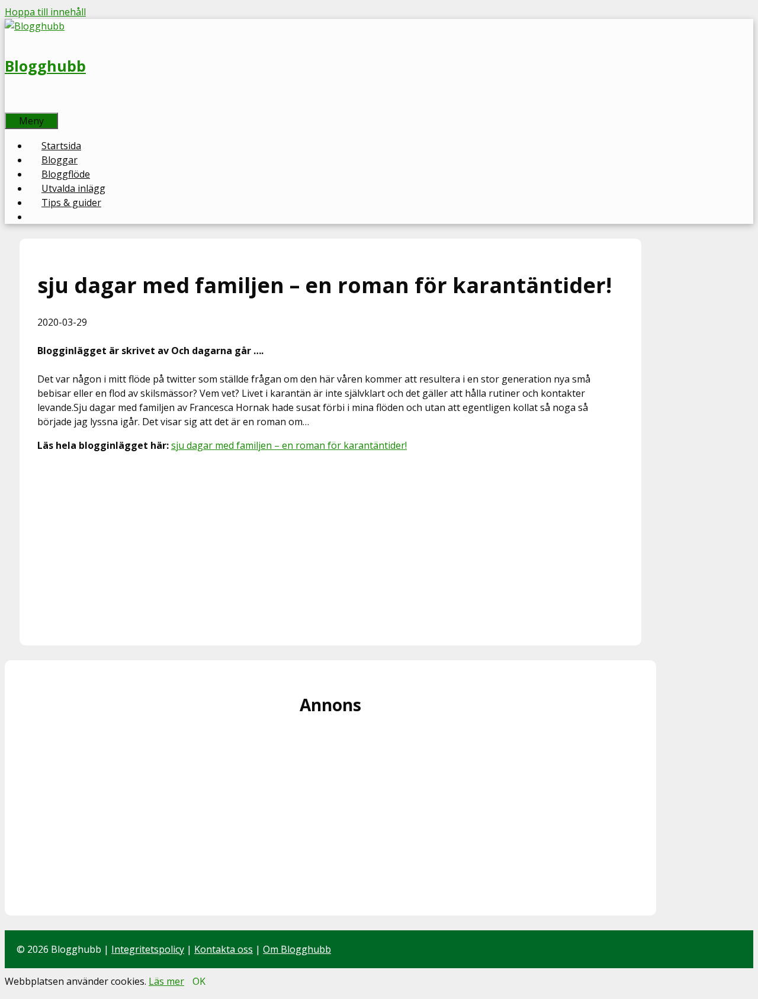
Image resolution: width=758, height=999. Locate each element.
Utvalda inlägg (73, 188)
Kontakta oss (223, 949)
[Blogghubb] (35, 26)
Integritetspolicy (147, 949)
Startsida (61, 145)
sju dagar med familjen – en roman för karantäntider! (289, 445)
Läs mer (166, 981)
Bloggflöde (65, 174)
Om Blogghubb (297, 949)
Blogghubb (45, 66)
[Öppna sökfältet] (18, 105)
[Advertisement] (330, 545)
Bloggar (59, 159)
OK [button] (198, 981)
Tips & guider (71, 202)
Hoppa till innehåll (45, 11)
